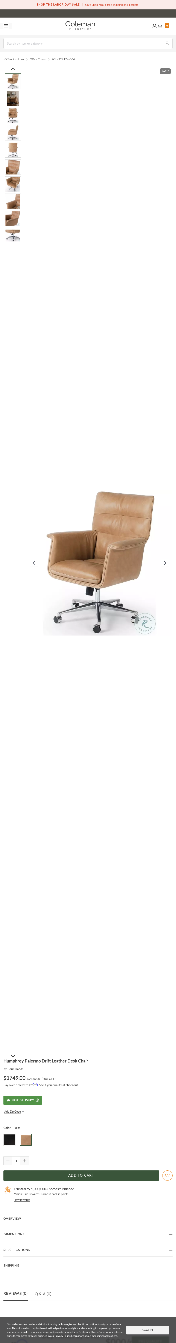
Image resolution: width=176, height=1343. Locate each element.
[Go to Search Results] (167, 43)
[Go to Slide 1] (13, 81)
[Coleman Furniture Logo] (80, 26)
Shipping (11, 1265)
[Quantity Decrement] (8, 1160)
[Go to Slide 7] (13, 184)
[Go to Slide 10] (13, 235)
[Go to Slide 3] (13, 115)
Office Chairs (38, 59)
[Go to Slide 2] (13, 98)
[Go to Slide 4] (13, 132)
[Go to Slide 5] (13, 150)
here (114, 1335)
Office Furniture (14, 59)
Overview (12, 1218)
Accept (148, 1330)
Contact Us (105, 13)
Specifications (16, 1250)
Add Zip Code (12, 1111)
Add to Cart (81, 1175)
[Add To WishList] (167, 1175)
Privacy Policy (62, 1335)
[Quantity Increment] (24, 1160)
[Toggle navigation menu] (6, 26)
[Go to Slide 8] (13, 201)
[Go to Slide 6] (13, 167)
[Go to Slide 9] (13, 218)
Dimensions (14, 1234)
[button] (154, 26)
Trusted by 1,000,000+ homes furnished (44, 1189)
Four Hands (15, 1069)
